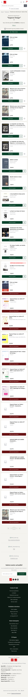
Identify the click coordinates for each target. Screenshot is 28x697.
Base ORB (14, 632)
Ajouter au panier (12, 171)
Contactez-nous (14, 558)
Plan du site (14, 651)
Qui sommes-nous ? (14, 623)
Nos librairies (14, 625)
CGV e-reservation (14, 649)
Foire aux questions (14, 590)
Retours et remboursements (14, 597)
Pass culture (14, 613)
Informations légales (14, 640)
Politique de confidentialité (14, 642)
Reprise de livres (14, 611)
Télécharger (10, 48)
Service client (14, 601)
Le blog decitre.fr (14, 616)
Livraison (14, 593)
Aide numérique (14, 599)
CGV (14, 646)
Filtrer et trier (15, 31)
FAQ (14, 549)
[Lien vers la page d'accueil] (5, 2)
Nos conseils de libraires (14, 540)
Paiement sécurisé (14, 595)
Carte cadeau (14, 609)
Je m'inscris (21, 573)
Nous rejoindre (14, 628)
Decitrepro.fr (14, 630)
